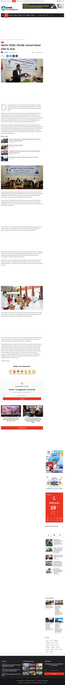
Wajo (47, 651)
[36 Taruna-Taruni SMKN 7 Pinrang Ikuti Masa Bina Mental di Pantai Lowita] (32, 665)
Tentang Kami (20, 682)
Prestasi (33, 15)
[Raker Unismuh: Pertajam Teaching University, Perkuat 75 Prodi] (4, 158)
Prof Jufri (48, 649)
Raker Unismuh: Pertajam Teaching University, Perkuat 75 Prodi (23, 157)
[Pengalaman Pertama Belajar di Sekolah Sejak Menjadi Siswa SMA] (49, 542)
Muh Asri (5, 52)
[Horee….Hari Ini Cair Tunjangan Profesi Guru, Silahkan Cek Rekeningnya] (49, 549)
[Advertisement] (22, 28)
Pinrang (57, 647)
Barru (47, 640)
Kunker (56, 642)
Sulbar (56, 649)
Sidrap (52, 649)
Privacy (32, 682)
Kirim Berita (44, 682)
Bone (51, 640)
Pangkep (47, 647)
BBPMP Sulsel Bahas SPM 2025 (16, 145)
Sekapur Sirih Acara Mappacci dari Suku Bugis (58, 557)
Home (2, 15)
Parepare (52, 647)
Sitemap (40, 682)
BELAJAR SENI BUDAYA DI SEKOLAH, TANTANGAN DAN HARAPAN (58, 571)
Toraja (60, 649)
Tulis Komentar (22, 427)
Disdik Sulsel (56, 640)
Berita (6, 15)
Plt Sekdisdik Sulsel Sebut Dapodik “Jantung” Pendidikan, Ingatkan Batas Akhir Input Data (58, 610)
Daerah (15, 15)
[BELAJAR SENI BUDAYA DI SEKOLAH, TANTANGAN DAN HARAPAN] (49, 570)
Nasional (11, 15)
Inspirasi (20, 15)
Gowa (52, 642)
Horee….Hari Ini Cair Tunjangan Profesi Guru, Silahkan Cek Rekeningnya (58, 550)
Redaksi (35, 682)
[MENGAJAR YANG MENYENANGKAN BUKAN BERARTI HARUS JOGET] (39, 665)
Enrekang (48, 642)
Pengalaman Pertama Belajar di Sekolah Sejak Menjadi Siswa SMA (58, 541)
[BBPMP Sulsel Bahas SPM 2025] (4, 146)
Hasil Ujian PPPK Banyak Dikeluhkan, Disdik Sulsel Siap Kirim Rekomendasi (58, 563)
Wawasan (28, 15)
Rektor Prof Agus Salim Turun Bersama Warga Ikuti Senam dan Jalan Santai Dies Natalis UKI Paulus (36, 1)
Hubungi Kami (27, 682)
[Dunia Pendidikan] (9, 8)
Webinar (51, 651)
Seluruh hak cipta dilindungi (43, 680)
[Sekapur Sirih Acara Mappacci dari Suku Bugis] (49, 557)
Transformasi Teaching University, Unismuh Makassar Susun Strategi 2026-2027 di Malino (58, 627)
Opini (24, 15)
